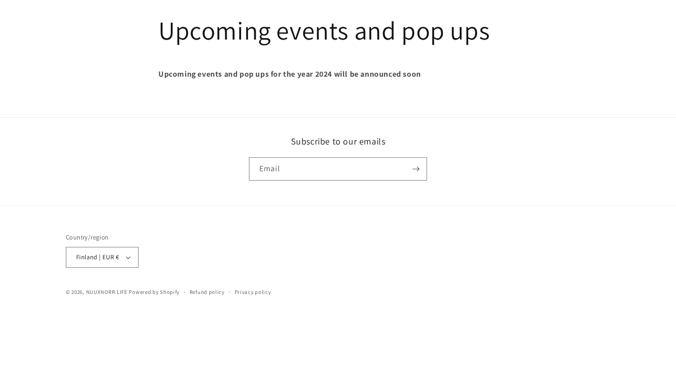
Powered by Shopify (154, 291)
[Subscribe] (416, 169)
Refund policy (207, 291)
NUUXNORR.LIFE (107, 291)
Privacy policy (253, 291)
